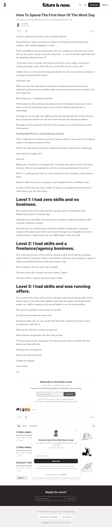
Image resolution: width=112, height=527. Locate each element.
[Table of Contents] (2, 263)
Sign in (105, 5)
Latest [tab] (24, 426)
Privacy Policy (72, 468)
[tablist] (27, 426)
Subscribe (94, 5)
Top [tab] (19, 426)
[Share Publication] (85, 5)
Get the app (66, 517)
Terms (59, 511)
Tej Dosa (24, 24)
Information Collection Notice (55, 468)
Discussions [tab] (33, 426)
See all (20, 478)
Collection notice (69, 511)
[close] (77, 430)
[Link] (13, 202)
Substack (45, 522)
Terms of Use (66, 466)
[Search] (80, 5)
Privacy (53, 511)
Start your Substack (50, 517)
